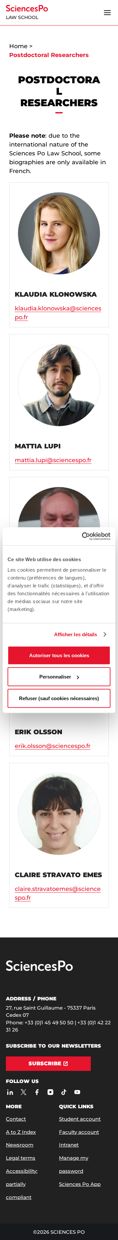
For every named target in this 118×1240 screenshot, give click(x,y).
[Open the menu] (107, 13)
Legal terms (20, 1158)
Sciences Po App (80, 1184)
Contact (16, 1119)
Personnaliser (55, 676)
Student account (80, 1119)
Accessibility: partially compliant (21, 1184)
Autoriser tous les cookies (59, 655)
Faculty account (79, 1132)
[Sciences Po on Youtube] (77, 1092)
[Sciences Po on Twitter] (23, 1092)
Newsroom (19, 1145)
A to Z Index (21, 1132)
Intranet (69, 1145)
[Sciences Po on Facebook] (37, 1092)
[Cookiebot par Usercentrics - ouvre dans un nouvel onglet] (83, 536)
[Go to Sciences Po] (39, 969)
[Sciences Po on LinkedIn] (10, 1092)
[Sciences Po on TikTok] (64, 1092)
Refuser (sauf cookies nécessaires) (59, 698)
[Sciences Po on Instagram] (50, 1092)
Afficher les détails (75, 634)
